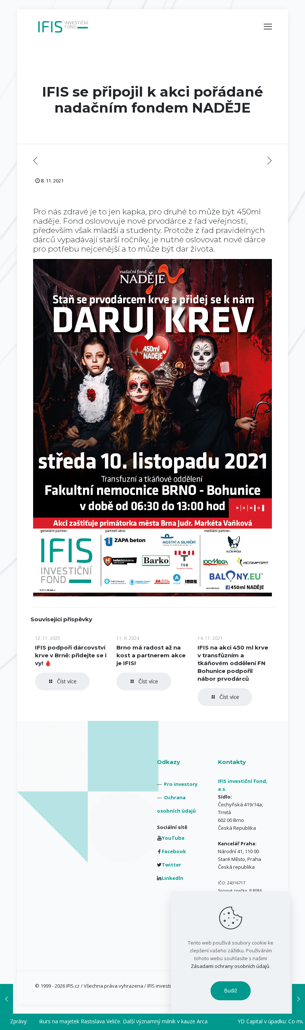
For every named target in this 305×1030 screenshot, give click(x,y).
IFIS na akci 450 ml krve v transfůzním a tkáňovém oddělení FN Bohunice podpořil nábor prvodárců (233, 663)
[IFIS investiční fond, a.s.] (63, 26)
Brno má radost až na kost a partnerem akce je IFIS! (151, 655)
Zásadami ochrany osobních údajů (230, 966)
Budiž (230, 990)
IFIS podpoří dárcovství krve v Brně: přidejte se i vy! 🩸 (70, 655)
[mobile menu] (267, 26)
